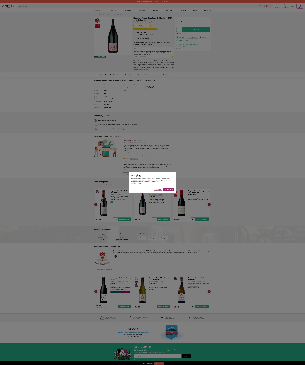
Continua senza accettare (136, 183)
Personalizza (158, 189)
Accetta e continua (168, 189)
